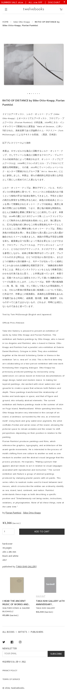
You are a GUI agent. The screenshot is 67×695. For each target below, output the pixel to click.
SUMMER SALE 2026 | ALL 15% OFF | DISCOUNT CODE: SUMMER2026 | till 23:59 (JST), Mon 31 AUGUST (30, 2)
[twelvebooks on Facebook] (12, 643)
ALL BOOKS (8, 632)
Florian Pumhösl (13, 513)
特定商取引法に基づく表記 (14, 662)
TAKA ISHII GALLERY (26, 567)
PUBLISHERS (37, 632)
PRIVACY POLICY (9, 670)
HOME (5, 22)
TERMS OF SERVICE (11, 679)
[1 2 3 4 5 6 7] (33, 64)
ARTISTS (22, 632)
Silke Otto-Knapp (21, 22)
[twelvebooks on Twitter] (3, 643)
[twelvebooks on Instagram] (20, 643)
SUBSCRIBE (56, 654)
